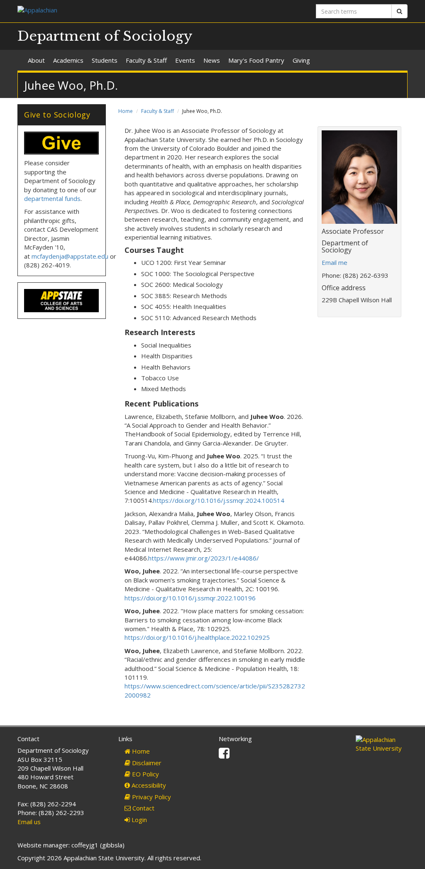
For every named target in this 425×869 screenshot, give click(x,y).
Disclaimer (145, 763)
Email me (334, 262)
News (211, 60)
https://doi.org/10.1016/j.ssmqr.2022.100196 (190, 598)
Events (185, 60)
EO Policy (144, 774)
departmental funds (52, 198)
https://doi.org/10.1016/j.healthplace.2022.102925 (197, 637)
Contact (142, 808)
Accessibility (148, 785)
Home (125, 111)
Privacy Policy (150, 797)
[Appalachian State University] (111, 11)
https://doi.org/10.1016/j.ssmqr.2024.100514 (218, 500)
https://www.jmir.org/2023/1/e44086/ (203, 558)
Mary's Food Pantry (256, 60)
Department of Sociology (105, 36)
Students (104, 60)
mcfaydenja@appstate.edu (70, 256)
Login (138, 819)
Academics (68, 60)
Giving (301, 60)
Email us (29, 822)
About (36, 60)
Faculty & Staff (146, 60)
